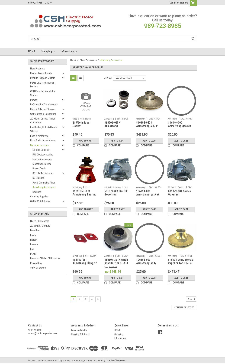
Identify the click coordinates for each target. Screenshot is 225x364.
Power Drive (36, 263)
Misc (75, 119)
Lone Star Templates (116, 360)
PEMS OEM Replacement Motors (42, 84)
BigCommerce (88, 360)
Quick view (86, 113)
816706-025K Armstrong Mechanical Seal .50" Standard (117, 128)
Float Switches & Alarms (43, 140)
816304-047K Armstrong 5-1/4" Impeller (147, 126)
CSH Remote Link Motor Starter (42, 93)
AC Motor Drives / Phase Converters (42, 120)
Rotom (33, 239)
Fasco (33, 235)
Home (73, 60)
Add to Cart (86, 140)
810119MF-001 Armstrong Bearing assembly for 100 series (84, 196)
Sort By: (108, 78)
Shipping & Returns (80, 334)
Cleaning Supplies (39, 196)
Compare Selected (184, 307)
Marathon (35, 230)
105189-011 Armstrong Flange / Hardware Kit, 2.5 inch (85, 265)
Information (68, 51)
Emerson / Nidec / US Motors (45, 258)
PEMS (33, 253)
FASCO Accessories (43, 154)
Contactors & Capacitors (43, 113)
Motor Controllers (42, 164)
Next (190, 299)
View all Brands (38, 267)
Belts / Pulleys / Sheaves (43, 109)
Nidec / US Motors (39, 221)
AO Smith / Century (40, 225)
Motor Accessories (42, 159)
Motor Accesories (39, 145)
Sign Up (184, 2)
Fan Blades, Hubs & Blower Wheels (43, 129)
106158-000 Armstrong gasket (147, 192)
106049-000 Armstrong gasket (179, 124)
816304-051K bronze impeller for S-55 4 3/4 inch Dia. (180, 263)
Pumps (33, 100)
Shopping (46, 51)
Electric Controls (41, 149)
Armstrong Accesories (44, 187)
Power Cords (39, 168)
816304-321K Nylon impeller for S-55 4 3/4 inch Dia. (116, 263)
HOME (31, 51)
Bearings (37, 192)
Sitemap (66, 360)
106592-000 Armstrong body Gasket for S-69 (146, 263)
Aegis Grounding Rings (44, 182)
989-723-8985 (162, 25)
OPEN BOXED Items (40, 201)
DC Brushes (38, 177)
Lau (32, 249)
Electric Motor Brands (41, 73)
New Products (37, 68)
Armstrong (109, 119)
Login (172, 2)
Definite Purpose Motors (42, 77)
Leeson (34, 244)
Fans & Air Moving (39, 135)
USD (47, 2)
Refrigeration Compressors (44, 104)
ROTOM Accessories (43, 173)
